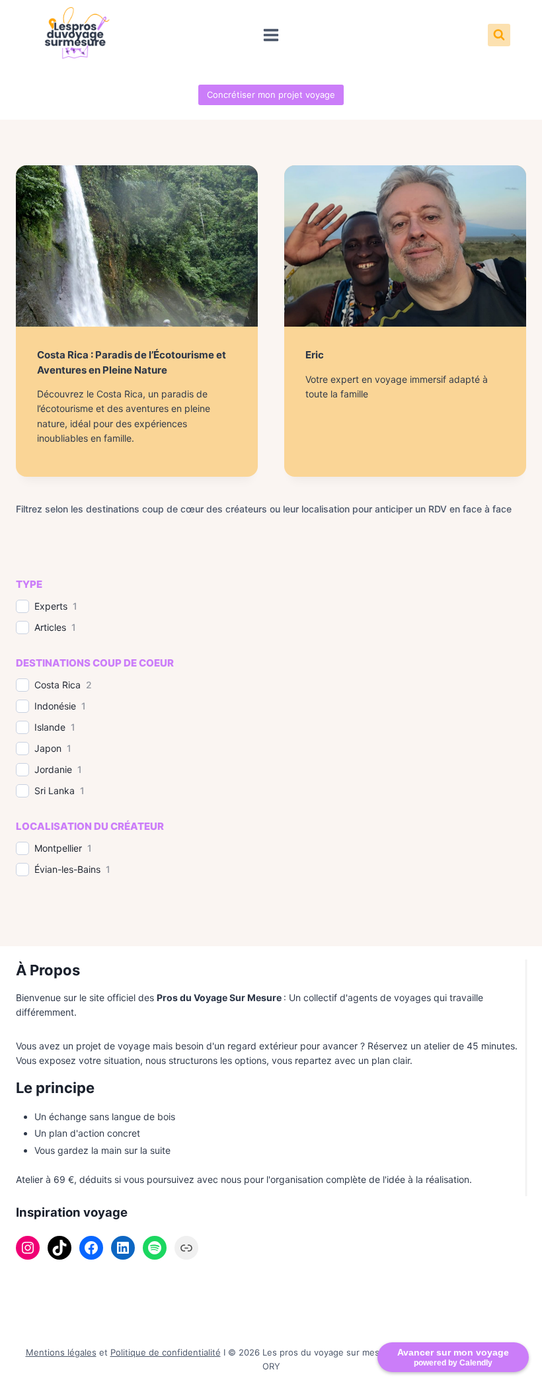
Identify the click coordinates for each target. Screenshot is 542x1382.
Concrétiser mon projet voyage (271, 94)
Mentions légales (61, 1352)
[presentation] (137, 246)
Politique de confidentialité (165, 1352)
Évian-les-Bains (67, 869)
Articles (50, 627)
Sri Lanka (54, 790)
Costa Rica (57, 684)
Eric (314, 354)
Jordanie (53, 769)
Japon (47, 748)
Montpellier (58, 848)
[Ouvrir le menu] (271, 34)
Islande (49, 727)
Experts (50, 606)
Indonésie (55, 705)
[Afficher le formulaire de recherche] (499, 35)
